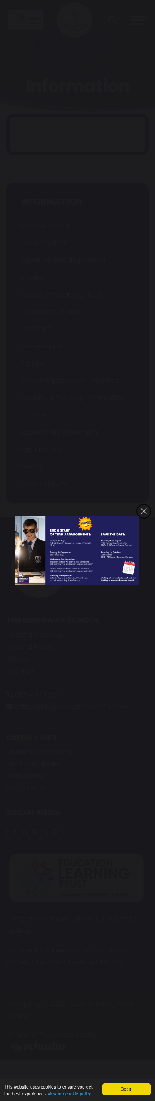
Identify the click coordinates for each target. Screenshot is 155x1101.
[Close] (143, 511)
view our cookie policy (69, 1093)
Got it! (127, 1088)
